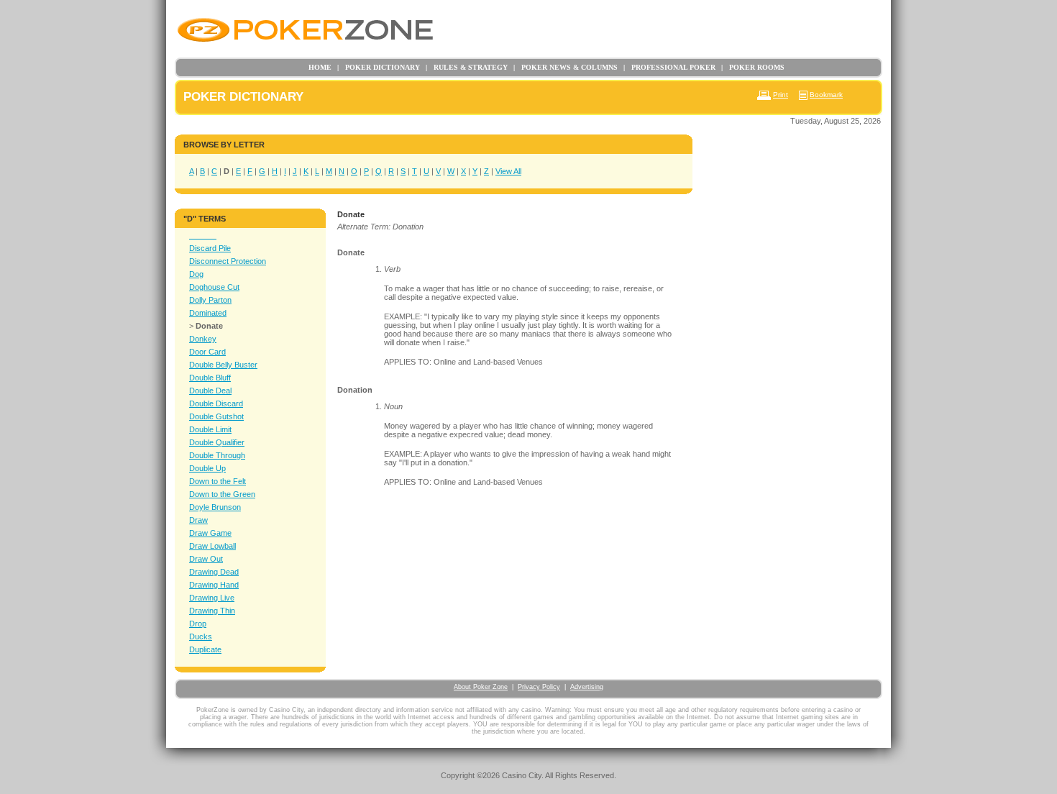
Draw (198, 520)
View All (508, 171)
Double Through (217, 455)
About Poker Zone (481, 686)
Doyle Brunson (215, 507)
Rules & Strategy (467, 67)
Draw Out (206, 559)
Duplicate (205, 649)
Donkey (202, 338)
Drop (197, 623)
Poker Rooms (752, 67)
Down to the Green (222, 494)
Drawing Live (211, 597)
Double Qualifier (216, 442)
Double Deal (210, 390)
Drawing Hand (214, 584)
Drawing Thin (212, 610)
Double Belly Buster (223, 364)
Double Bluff (210, 377)
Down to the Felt (217, 481)
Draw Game (210, 533)
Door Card (207, 351)
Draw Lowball (212, 546)
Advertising (586, 686)
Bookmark (826, 95)
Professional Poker (669, 67)
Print (780, 95)
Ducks (200, 636)
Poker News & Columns (565, 67)
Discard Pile (210, 248)
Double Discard (216, 403)
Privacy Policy (539, 686)
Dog (196, 274)
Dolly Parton (210, 300)
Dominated (207, 313)
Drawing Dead (214, 571)
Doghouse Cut (214, 287)
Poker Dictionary (378, 67)
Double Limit (210, 429)
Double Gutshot (216, 416)
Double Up (207, 468)
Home (319, 67)
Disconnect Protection (227, 261)
